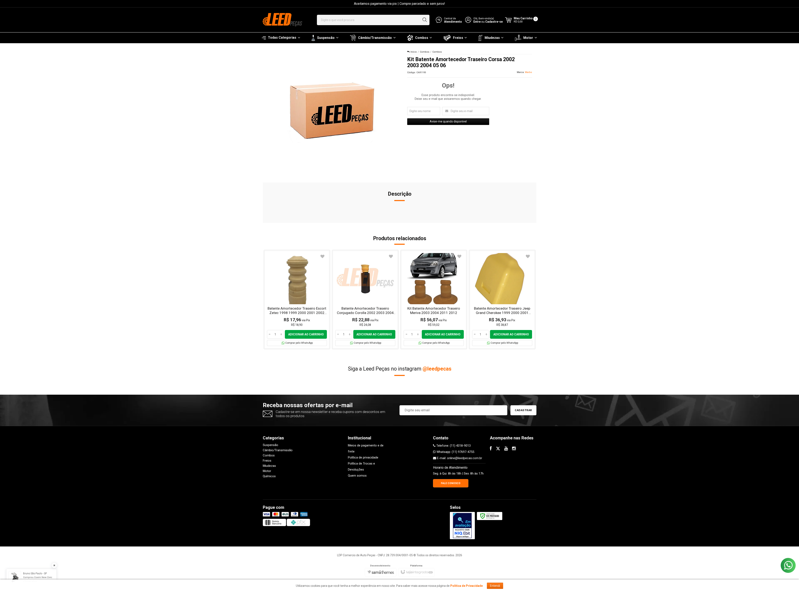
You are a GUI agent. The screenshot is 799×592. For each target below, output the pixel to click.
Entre (477, 21)
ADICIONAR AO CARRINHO (306, 334)
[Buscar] (424, 20)
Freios (267, 460)
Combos (424, 52)
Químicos (269, 476)
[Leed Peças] (282, 20)
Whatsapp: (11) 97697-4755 (455, 452)
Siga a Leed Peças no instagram (399, 369)
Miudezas (269, 466)
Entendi (495, 585)
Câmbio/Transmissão (278, 450)
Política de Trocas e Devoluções (361, 466)
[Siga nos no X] (498, 449)
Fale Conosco (450, 483)
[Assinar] (523, 410)
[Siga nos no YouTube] (506, 449)
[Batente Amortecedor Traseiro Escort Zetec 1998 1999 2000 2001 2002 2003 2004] (297, 299)
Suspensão (270, 445)
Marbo (528, 72)
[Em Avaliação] (462, 525)
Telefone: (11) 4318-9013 (453, 445)
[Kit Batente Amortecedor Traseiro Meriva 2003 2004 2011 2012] (434, 299)
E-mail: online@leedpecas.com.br (459, 458)
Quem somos (357, 475)
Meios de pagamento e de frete (365, 448)
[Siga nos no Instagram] (514, 449)
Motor (267, 471)
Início (414, 52)
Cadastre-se (494, 21)
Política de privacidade (363, 457)
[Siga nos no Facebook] (491, 449)
